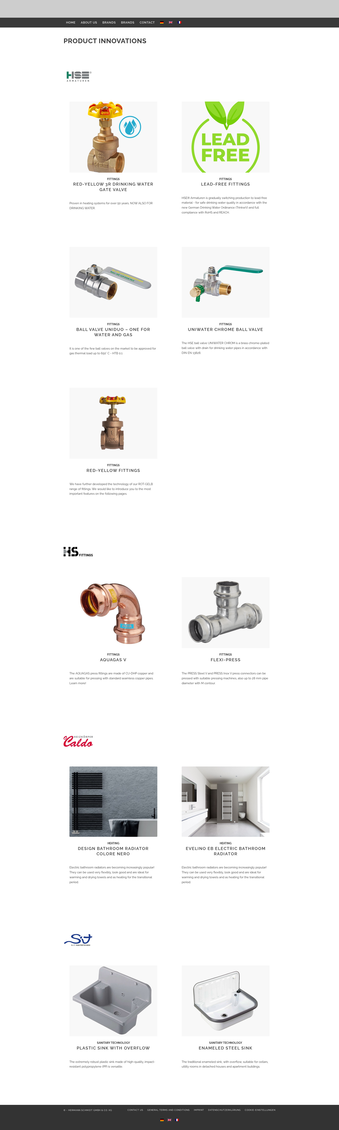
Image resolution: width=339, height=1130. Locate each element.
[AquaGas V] (113, 612)
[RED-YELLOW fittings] (113, 423)
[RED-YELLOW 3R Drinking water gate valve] (113, 137)
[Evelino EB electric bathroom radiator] (226, 801)
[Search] (273, 22)
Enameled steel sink (225, 1048)
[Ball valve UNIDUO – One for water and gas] (113, 282)
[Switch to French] (179, 22)
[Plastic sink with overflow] (113, 1001)
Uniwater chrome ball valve (225, 329)
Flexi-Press (226, 659)
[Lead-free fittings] (226, 137)
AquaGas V (113, 659)
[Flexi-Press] (226, 612)
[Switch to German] (161, 22)
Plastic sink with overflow (113, 1048)
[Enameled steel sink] (226, 1001)
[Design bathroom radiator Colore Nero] (113, 801)
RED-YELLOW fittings (113, 470)
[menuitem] (71, 22)
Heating (113, 843)
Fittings (113, 179)
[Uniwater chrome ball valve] (226, 282)
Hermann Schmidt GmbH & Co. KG (90, 1110)
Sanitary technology (113, 1042)
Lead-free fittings (225, 184)
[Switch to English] (169, 1120)
